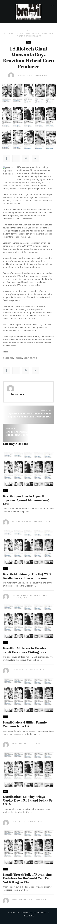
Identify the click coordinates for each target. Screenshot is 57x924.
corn (18, 357)
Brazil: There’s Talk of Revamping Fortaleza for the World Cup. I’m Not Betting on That (27, 878)
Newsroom (25, 75)
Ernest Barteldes (20, 899)
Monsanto (30, 357)
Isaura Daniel (18, 669)
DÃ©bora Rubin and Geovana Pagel (29, 595)
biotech (8, 357)
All (28, 30)
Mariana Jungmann (21, 521)
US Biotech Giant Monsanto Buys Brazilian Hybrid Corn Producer (30, 34)
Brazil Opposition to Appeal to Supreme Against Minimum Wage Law (26, 500)
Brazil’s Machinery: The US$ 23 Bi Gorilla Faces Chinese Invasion (27, 576)
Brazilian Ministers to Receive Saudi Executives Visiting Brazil (25, 650)
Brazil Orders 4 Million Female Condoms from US (25, 724)
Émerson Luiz (18, 822)
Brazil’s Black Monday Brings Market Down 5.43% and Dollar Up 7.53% (28, 800)
